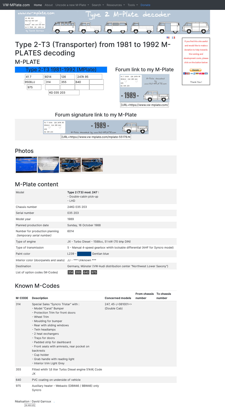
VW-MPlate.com (16, 5)
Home (38, 5)
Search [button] (97, 5)
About (49, 5)
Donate (145, 5)
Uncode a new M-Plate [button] (71, 5)
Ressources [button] (115, 5)
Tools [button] (132, 5)
